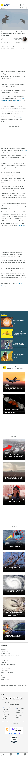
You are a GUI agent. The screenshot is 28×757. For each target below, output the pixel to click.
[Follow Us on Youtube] (10, 698)
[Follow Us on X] (21, 698)
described (24, 150)
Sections (22, 8)
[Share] (2, 39)
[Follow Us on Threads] (17, 698)
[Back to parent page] (3, 6)
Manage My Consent (6, 657)
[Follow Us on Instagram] (7, 698)
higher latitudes (17, 100)
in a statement (21, 225)
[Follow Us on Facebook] (3, 698)
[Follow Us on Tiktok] (14, 698)
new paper (19, 117)
